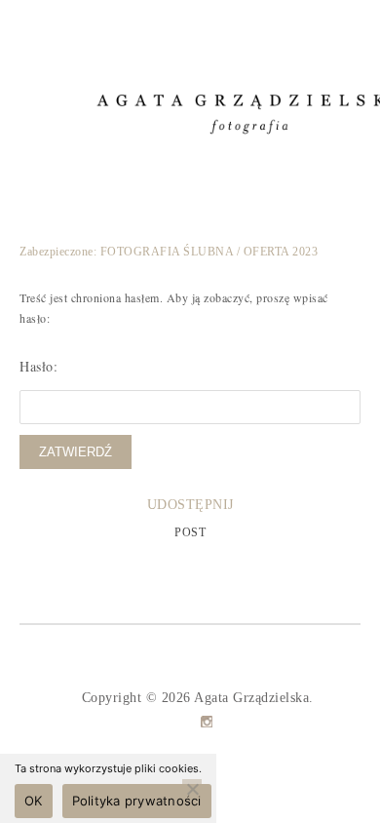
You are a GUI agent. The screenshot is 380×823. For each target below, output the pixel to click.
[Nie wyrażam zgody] (192, 789)
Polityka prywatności (137, 800)
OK (33, 800)
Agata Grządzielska (251, 697)
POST (190, 532)
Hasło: (38, 366)
